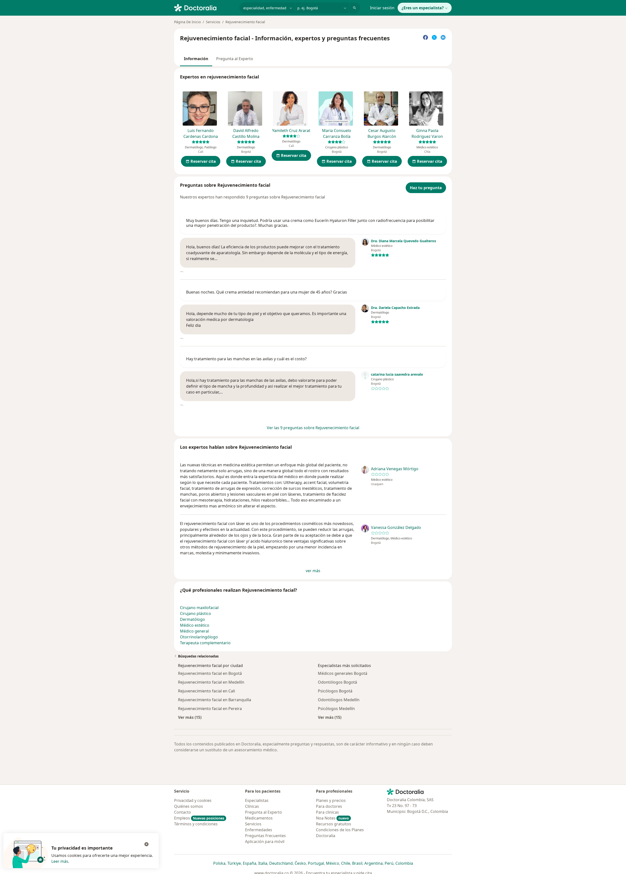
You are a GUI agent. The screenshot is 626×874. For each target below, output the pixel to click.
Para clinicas (327, 812)
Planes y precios (331, 800)
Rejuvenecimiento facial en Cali (206, 691)
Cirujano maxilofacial (199, 607)
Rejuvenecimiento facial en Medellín (211, 682)
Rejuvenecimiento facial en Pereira (210, 708)
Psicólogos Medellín (336, 708)
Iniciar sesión (382, 8)
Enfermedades (258, 829)
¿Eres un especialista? (423, 8)
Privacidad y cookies (193, 800)
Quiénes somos (188, 806)
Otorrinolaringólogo (199, 637)
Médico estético (194, 625)
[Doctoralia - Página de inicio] (204, 7)
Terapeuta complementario (205, 642)
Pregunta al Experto (234, 58)
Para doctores (329, 806)
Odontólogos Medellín (338, 699)
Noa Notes (332, 818)
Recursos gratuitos (333, 824)
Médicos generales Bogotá (342, 673)
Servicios (213, 22)
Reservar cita (203, 161)
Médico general (194, 631)
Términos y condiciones (196, 824)
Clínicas (252, 806)
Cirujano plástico (195, 613)
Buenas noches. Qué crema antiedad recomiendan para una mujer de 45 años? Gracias (266, 292)
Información (196, 58)
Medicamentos (259, 818)
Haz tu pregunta (426, 187)
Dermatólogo (192, 619)
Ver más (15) (189, 717)
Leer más (59, 861)
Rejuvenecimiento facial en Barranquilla (214, 699)
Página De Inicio (187, 22)
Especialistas (256, 800)
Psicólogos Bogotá (335, 691)
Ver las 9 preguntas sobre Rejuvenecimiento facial (313, 427)
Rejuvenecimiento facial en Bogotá (210, 673)
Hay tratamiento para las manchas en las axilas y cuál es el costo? (246, 358)
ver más (313, 570)
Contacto (182, 812)
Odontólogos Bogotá (337, 682)
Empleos (199, 818)
